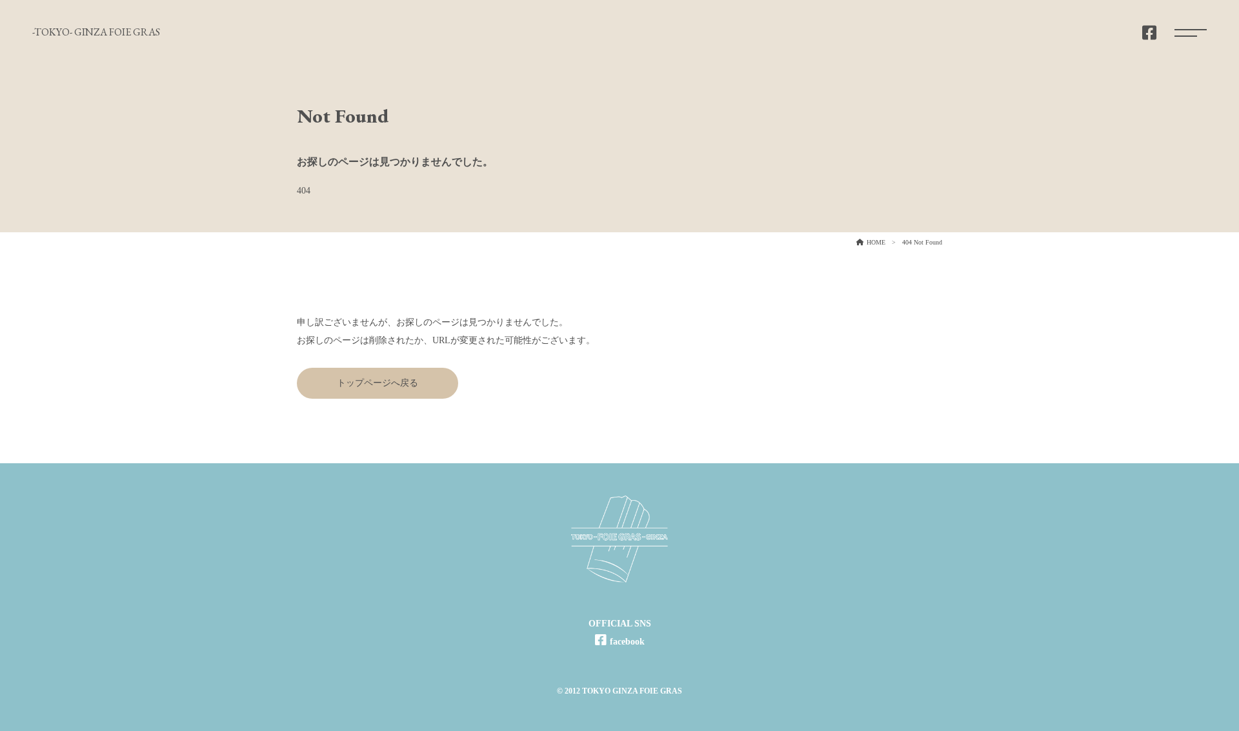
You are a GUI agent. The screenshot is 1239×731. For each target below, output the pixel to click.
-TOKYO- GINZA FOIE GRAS (96, 32)
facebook (627, 641)
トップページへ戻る (377, 383)
